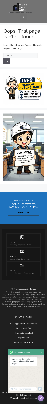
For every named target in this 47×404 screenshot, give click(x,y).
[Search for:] (20, 55)
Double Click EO (23, 328)
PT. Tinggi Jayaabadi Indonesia (23, 323)
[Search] (6, 61)
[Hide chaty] (41, 398)
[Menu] (23, 17)
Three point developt (23, 333)
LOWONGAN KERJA (23, 342)
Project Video (24, 337)
